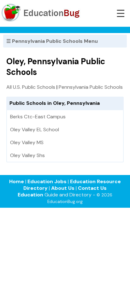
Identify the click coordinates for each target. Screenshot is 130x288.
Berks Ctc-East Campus (38, 116)
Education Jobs (47, 181)
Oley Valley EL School (34, 129)
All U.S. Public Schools (30, 87)
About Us (62, 188)
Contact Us (92, 188)
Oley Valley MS (27, 142)
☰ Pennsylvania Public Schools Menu (52, 41)
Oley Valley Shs (27, 155)
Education (30, 194)
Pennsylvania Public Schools (91, 87)
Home (16, 181)
